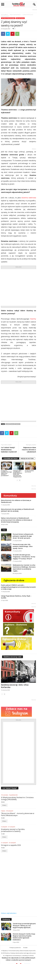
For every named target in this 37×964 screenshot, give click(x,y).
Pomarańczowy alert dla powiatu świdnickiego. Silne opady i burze (22, 546)
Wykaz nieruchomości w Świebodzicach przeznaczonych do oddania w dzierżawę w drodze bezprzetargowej (16, 520)
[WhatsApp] (17, 34)
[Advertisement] (18, 287)
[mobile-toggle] (2, 4)
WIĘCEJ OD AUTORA (27, 458)
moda (12, 424)
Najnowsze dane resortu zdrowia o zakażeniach (29, 449)
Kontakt (25, 947)
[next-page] (20, 480)
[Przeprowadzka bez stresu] (30, 466)
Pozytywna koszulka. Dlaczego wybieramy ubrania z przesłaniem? (6, 473)
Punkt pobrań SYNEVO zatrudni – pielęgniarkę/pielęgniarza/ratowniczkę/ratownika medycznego (18, 587)
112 (4, 530)
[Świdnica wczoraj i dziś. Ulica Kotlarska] (18, 671)
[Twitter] (8, 34)
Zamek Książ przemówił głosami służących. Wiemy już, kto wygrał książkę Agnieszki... (24, 925)
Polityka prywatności (15, 947)
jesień (7, 424)
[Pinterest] (12, 34)
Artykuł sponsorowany (15, 14)
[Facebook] (3, 34)
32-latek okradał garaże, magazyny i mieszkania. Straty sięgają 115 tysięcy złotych (24, 557)
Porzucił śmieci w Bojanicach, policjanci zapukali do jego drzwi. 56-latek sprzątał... (23, 536)
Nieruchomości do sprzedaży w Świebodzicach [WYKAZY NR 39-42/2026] (17, 510)
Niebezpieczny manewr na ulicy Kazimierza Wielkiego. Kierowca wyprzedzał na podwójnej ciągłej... (24, 568)
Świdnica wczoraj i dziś (12, 657)
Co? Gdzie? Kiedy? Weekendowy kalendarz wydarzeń (9, 449)
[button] (34, 4)
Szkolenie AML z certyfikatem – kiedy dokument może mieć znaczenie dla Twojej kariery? (17, 474)
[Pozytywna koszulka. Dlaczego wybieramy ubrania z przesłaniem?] (6, 466)
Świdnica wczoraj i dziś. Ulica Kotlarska (14, 686)
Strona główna (4, 14)
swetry (18, 424)
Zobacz (4, 805)
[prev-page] (17, 480)
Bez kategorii (20, 18)
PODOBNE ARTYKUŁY (11, 458)
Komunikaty (10, 495)
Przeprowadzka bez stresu (29, 471)
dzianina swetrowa (28, 198)
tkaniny (33, 319)
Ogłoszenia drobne (14, 580)
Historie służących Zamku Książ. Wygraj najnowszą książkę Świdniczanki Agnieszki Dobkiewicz (24, 937)
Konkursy (6, 919)
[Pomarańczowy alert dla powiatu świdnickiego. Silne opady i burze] (6, 547)
